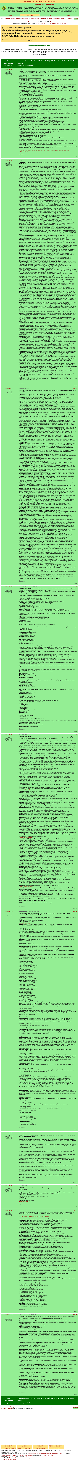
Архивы (7, 18)
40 (62, 61)
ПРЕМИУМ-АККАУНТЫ (9, 1448)
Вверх (74, 69)
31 (43, 61)
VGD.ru (10, 15)
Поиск (69, 15)
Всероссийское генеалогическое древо (20, 1458)
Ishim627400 (9, 69)
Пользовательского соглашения (36, 1453)
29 (39, 61)
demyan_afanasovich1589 (59, 23)
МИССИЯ (24, 1446)
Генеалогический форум (8, 1407)
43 (68, 61)
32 (45, 61)
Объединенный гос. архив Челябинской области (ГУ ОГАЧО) (54, 18)
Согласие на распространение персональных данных (17, 1455)
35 (54, 61)
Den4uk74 (48, 23)
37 (58, 61)
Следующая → (9, 65)
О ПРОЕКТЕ (9, 1446)
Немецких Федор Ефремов (26, 837)
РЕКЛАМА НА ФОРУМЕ (56, 1446)
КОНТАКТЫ (40, 1446)
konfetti (37, 23)
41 (64, 61)
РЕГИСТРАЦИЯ (29, 15)
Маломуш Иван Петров (25, 1201)
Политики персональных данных (55, 1453)
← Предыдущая (8, 63)
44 (71, 61)
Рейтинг (31, 22)
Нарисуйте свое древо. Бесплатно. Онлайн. (38, 1)
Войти (49, 15)
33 (48, 61)
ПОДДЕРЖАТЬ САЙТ (24, 1448)
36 (56, 61)
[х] (54, 1)
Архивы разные (15, 18)
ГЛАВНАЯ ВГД (40, 1448)
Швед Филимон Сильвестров (26, 886)
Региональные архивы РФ (28, 18)
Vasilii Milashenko (29, 65)
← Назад (26, 61)
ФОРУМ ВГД (56, 1448)
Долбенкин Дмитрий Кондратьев (28, 790)
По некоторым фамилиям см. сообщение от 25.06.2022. (34, 1216)
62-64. (68, 1365)
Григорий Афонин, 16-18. (25, 923)
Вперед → (20, 63)
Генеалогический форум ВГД (43, 5)
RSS (26, 1456)
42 (66, 61)
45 (73, 61)
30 (41, 61)
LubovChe (42, 23)
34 (52, 61)
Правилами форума (49, 1455)
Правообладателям (10, 1459)
